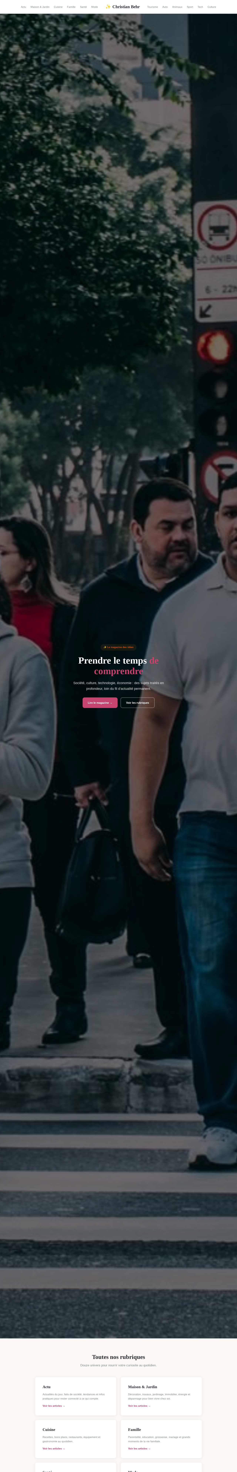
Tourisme (152, 6)
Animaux (177, 6)
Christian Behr (122, 6)
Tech (200, 6)
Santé (83, 6)
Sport (190, 6)
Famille (71, 6)
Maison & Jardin (40, 6)
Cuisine (58, 6)
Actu (23, 6)
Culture (212, 6)
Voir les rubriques (137, 702)
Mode (94, 6)
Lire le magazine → (100, 702)
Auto (165, 6)
